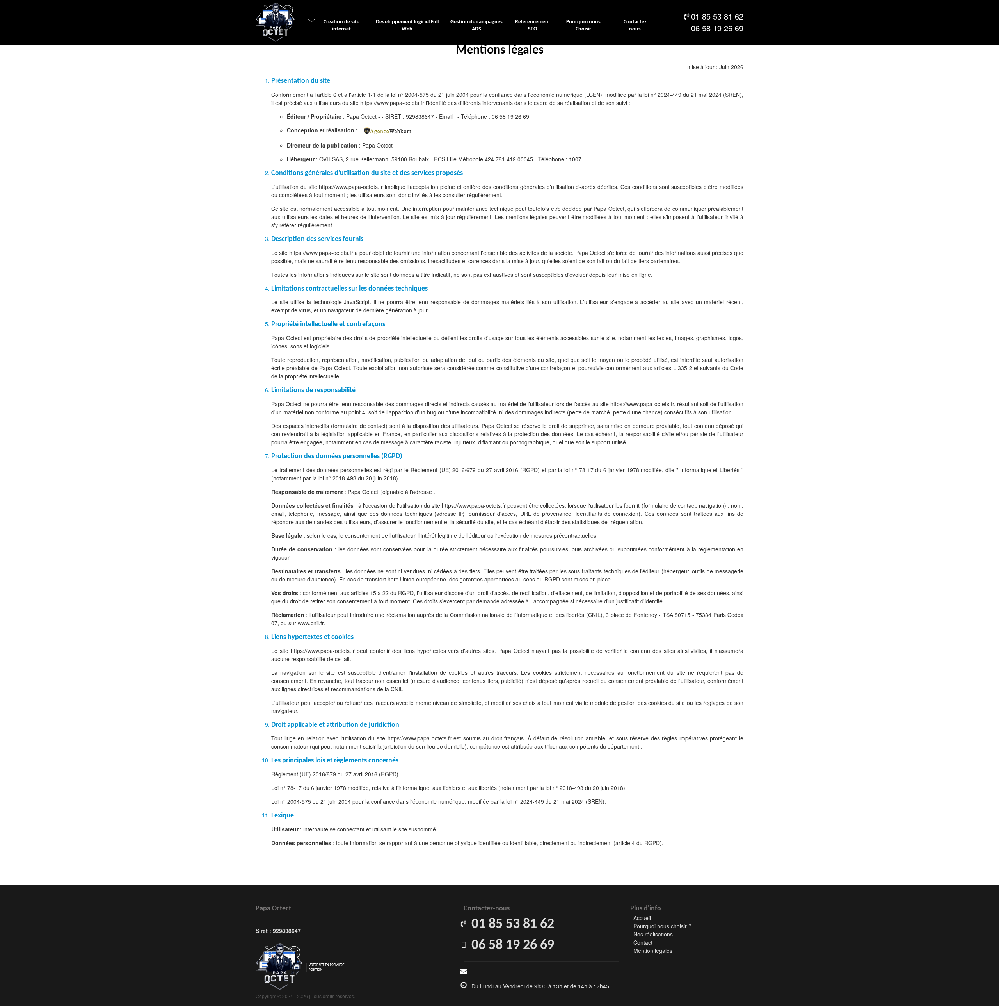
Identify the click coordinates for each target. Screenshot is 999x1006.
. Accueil (640, 918)
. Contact (641, 942)
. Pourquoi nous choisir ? (660, 926)
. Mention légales (651, 950)
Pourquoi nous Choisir (583, 25)
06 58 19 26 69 (717, 28)
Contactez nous (635, 25)
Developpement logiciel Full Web (407, 25)
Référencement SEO (532, 25)
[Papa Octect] (275, 22)
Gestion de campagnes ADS (476, 25)
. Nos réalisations (651, 934)
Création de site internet (341, 25)
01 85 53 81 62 (717, 16)
